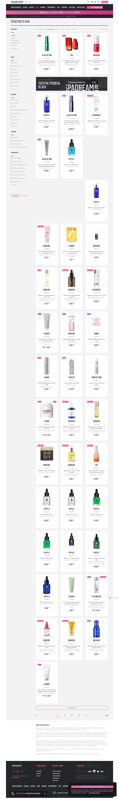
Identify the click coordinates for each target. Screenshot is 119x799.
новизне (74, 29)
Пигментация (14, 40)
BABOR (15, 72)
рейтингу (58, 29)
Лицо (37, 7)
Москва (29, 2)
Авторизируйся (20, 794)
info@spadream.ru (16, 777)
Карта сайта (55, 780)
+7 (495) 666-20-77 (16, 776)
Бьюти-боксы (81, 7)
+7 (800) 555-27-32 (23, 776)
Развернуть (15, 48)
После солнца (17, 161)
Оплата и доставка (57, 771)
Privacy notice (114, 597)
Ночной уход (17, 181)
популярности (50, 29)
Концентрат (16, 113)
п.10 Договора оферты (94, 792)
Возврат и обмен (56, 773)
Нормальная (16, 143)
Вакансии (38, 773)
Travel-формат (17, 158)
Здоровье (64, 7)
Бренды (25, 7)
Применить (15, 195)
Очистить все (25, 195)
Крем (14, 116)
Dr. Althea (16, 86)
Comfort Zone (17, 79)
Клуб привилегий (56, 776)
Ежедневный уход (18, 171)
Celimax (15, 76)
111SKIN (15, 62)
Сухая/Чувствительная (19, 147)
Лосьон (15, 120)
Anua (14, 69)
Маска (15, 123)
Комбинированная (18, 140)
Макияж (42, 7)
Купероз (13, 38)
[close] (118, 597)
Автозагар (14, 45)
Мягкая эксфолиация (19, 178)
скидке (69, 29)
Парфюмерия (51, 7)
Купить (47, 71)
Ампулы (15, 100)
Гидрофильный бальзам (20, 110)
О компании (39, 771)
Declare (15, 82)
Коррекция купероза (19, 174)
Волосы (31, 7)
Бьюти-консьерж (16, 7)
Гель (14, 106)
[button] (88, 2)
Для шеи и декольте (19, 168)
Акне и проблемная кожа (20, 164)
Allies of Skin (17, 66)
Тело (58, 7)
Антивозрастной (15, 42)
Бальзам (15, 103)
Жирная (15, 137)
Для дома (72, 7)
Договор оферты (56, 778)
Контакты (38, 776)
